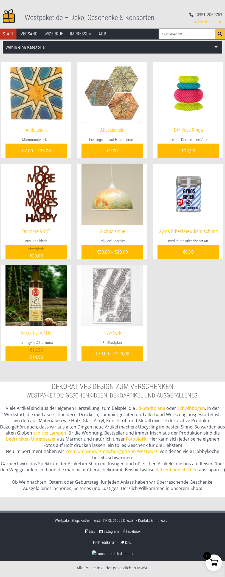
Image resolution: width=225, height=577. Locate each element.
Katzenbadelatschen (177, 470)
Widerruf (53, 34)
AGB (102, 34)
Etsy (91, 531)
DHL (128, 542)
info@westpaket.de (206, 21)
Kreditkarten (106, 542)
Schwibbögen (191, 408)
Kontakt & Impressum (154, 520)
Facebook (132, 531)
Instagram (111, 531)
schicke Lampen (49, 433)
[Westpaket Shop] (9, 16)
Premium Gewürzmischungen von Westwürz (111, 451)
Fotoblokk (136, 439)
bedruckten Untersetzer (31, 439)
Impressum (81, 34)
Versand (29, 34)
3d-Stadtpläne (150, 408)
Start (8, 34)
